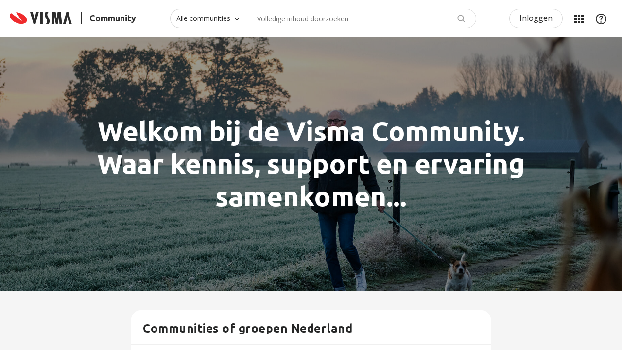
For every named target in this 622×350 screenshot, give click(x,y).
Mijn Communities (579, 18)
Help (601, 18)
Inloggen (536, 18)
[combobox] (360, 18)
